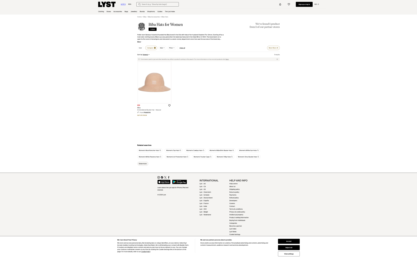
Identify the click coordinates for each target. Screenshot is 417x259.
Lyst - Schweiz (204, 195)
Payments (232, 195)
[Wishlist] (289, 4)
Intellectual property (236, 215)
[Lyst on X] (165, 178)
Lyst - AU (202, 184)
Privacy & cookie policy (237, 212)
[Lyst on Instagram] (158, 178)
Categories (233, 223)
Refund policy (234, 198)
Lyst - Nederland (205, 215)
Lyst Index (232, 229)
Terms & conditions (236, 209)
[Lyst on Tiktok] (162, 178)
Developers (233, 201)
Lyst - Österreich (205, 192)
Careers (232, 203)
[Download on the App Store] (163, 182)
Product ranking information (239, 217)
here (227, 59)
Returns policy (234, 192)
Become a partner (235, 226)
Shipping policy (234, 189)
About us (232, 186)
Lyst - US (202, 189)
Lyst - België (203, 212)
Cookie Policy (145, 252)
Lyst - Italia (203, 206)
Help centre (233, 184)
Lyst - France (203, 203)
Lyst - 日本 (203, 209)
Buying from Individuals (237, 220)
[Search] (139, 4)
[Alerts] (280, 4)
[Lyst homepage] (107, 4)
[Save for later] (169, 105)
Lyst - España (204, 201)
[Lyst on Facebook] (169, 178)
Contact (232, 206)
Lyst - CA (202, 186)
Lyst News (232, 232)
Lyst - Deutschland (205, 198)
